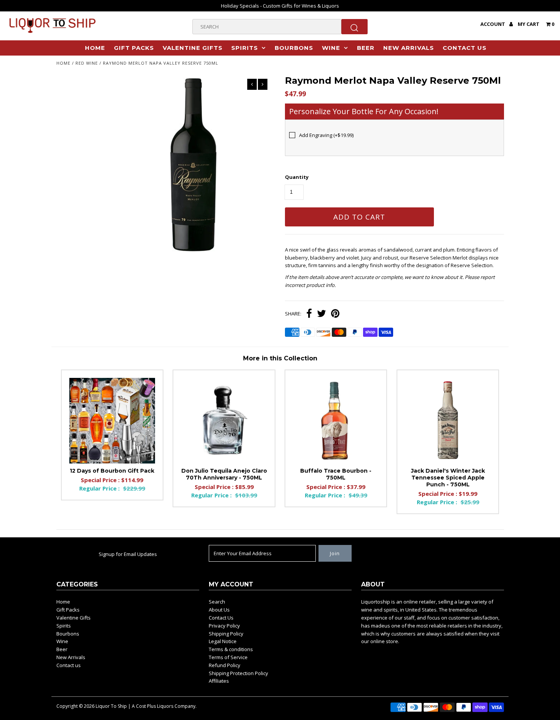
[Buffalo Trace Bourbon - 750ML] (336, 421)
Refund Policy (224, 665)
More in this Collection (280, 358)
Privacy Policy (224, 625)
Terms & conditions (231, 649)
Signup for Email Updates (128, 554)
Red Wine (86, 63)
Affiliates (219, 680)
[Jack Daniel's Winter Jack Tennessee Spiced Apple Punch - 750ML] (448, 421)
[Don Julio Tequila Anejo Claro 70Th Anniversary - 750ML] (224, 421)
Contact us (464, 47)
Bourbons (294, 47)
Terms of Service (228, 657)
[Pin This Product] (335, 314)
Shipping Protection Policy (238, 673)
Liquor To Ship (111, 706)
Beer (365, 47)
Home (95, 47)
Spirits (244, 47)
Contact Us (221, 617)
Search (217, 601)
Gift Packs (134, 47)
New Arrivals (408, 47)
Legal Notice (223, 641)
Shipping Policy (226, 633)
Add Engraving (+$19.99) (326, 135)
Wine (331, 47)
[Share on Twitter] (321, 314)
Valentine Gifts (192, 47)
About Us (219, 609)
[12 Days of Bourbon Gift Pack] (112, 421)
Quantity (297, 177)
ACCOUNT (493, 24)
